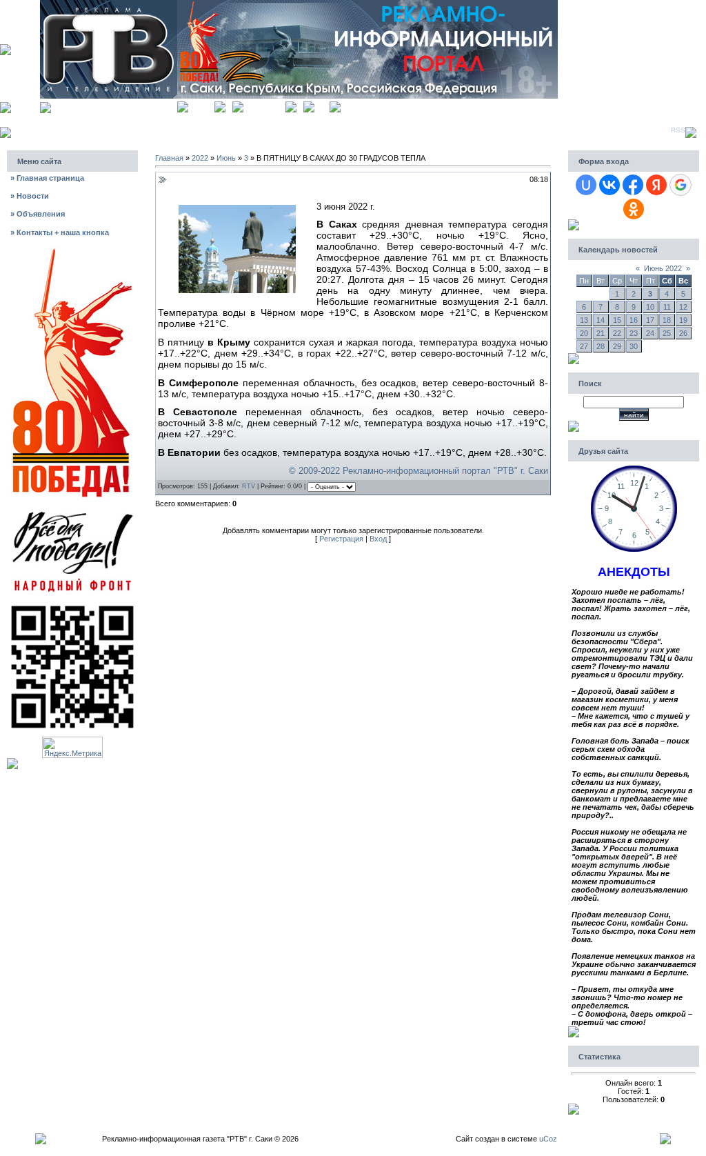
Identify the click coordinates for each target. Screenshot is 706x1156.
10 (650, 307)
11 (667, 307)
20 (584, 333)
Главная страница (47, 178)
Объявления (37, 214)
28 (600, 346)
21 (600, 333)
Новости (29, 196)
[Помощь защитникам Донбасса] (72, 510)
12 (683, 307)
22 (617, 333)
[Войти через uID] (586, 185)
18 (667, 320)
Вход (322, 105)
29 (617, 346)
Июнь (226, 158)
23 (633, 333)
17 (650, 320)
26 (683, 333)
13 (584, 320)
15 (617, 320)
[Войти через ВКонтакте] (609, 185)
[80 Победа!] (72, 250)
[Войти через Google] (680, 185)
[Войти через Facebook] (633, 185)
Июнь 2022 (663, 268)
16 (633, 320)
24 (650, 333)
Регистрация (264, 105)
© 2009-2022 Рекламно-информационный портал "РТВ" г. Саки (418, 471)
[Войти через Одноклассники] (633, 209)
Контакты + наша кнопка (59, 232)
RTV (248, 486)
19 (683, 320)
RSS (678, 130)
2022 (200, 158)
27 (584, 346)
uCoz (548, 1139)
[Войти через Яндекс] (656, 185)
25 (667, 333)
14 (600, 320)
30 (633, 346)
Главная (201, 105)
